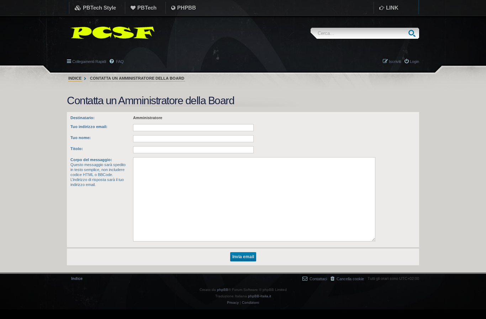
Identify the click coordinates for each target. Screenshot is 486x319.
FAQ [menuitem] (119, 61)
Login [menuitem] (414, 61)
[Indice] (110, 33)
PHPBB (186, 8)
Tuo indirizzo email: (88, 126)
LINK (392, 8)
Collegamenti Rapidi (89, 61)
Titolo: (76, 149)
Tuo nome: (80, 137)
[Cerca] (413, 33)
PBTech (147, 8)
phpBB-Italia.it (259, 296)
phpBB (222, 290)
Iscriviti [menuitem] (395, 61)
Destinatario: (82, 118)
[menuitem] (347, 278)
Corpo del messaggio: (91, 160)
